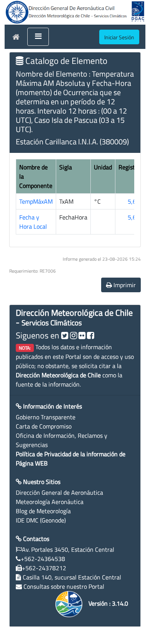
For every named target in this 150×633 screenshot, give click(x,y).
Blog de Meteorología (43, 511)
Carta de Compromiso (44, 426)
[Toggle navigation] (38, 37)
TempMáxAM (36, 201)
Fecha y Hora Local (33, 222)
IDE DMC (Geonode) (41, 520)
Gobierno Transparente (45, 417)
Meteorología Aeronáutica (49, 501)
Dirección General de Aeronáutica (59, 492)
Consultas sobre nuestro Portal (63, 586)
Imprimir (124, 285)
